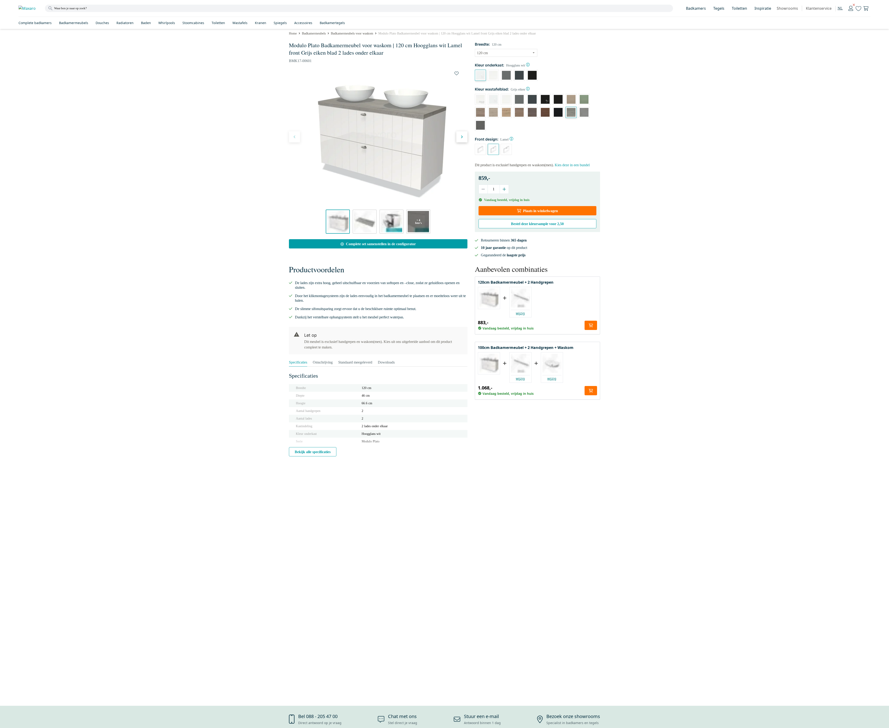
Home (293, 33)
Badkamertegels (332, 23)
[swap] (456, 73)
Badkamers (696, 8)
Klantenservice (819, 8)
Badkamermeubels (73, 23)
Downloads (386, 362)
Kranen (260, 23)
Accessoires (303, 23)
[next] (461, 136)
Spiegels (280, 23)
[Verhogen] (504, 189)
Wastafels (239, 23)
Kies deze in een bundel (572, 165)
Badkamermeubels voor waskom (352, 33)
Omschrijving (323, 362)
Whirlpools (166, 23)
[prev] (294, 136)
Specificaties (298, 362)
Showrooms (787, 8)
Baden (146, 23)
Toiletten (739, 8)
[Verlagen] (483, 189)
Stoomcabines (193, 23)
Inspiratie (762, 8)
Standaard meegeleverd (355, 362)
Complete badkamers (35, 23)
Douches (102, 23)
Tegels (718, 8)
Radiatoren (125, 23)
